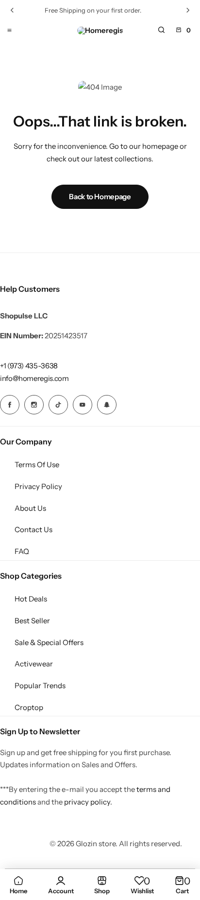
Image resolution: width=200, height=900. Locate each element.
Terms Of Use (37, 464)
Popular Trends (40, 685)
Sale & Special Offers (49, 642)
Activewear (34, 663)
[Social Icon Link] (9, 404)
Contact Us (33, 529)
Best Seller (32, 620)
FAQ (22, 551)
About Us (30, 508)
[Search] (161, 30)
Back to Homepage (100, 196)
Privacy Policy (38, 486)
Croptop (29, 707)
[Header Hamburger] (9, 30)
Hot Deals (31, 598)
